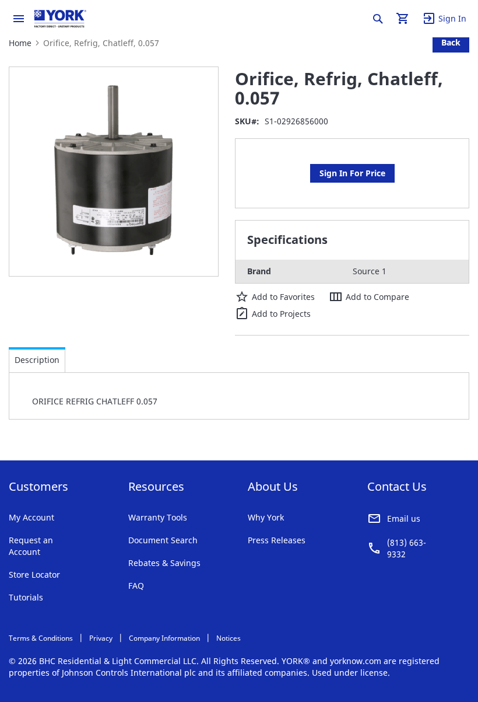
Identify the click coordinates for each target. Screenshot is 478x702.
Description (37, 359)
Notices (228, 638)
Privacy (101, 638)
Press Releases (276, 540)
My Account (31, 517)
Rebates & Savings (164, 562)
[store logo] (60, 18)
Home (20, 42)
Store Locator (34, 574)
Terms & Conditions (41, 638)
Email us (403, 518)
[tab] (37, 360)
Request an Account (31, 546)
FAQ (136, 585)
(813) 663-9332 (406, 548)
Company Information (164, 638)
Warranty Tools (157, 517)
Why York (266, 517)
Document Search (163, 540)
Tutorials (26, 597)
